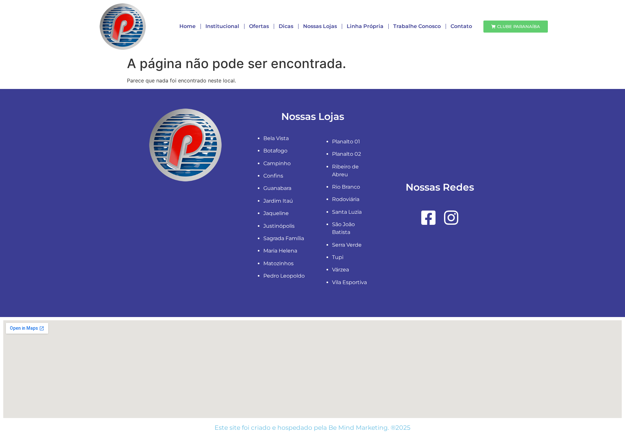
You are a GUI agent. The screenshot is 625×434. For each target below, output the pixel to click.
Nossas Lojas (320, 26)
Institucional (222, 26)
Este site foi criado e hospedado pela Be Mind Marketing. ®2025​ (312, 427)
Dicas (286, 26)
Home (187, 26)
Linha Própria (365, 26)
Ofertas (259, 26)
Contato (461, 26)
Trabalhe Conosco (417, 26)
